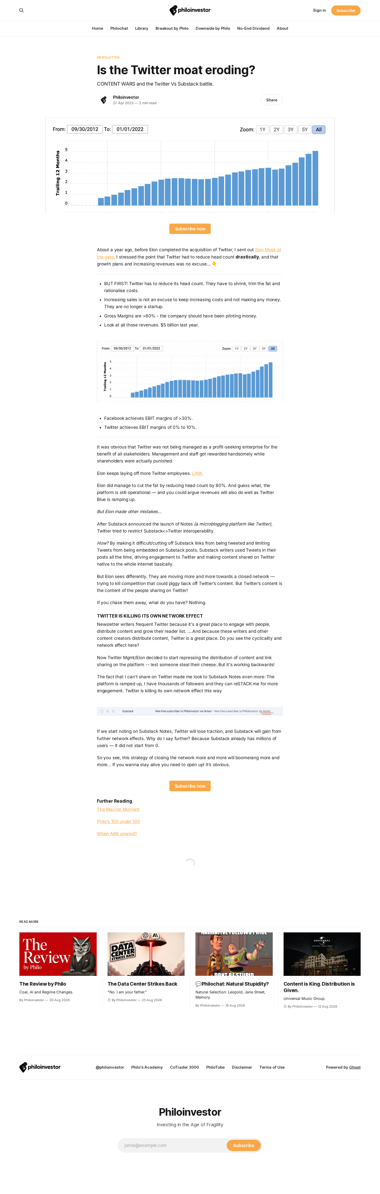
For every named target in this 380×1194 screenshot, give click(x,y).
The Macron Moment (118, 809)
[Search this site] (21, 10)
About (282, 28)
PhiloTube (215, 1067)
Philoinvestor (126, 97)
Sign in (319, 10)
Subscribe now (190, 228)
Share (271, 99)
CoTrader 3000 (184, 1067)
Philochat (119, 28)
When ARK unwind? (117, 833)
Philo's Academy (147, 1067)
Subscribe (346, 10)
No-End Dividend (253, 28)
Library (141, 28)
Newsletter (108, 57)
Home (97, 28)
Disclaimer (242, 1067)
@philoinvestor (110, 1067)
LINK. (197, 473)
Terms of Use (272, 1067)
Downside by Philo (213, 28)
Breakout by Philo (172, 28)
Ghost (355, 1067)
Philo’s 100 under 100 (118, 821)
